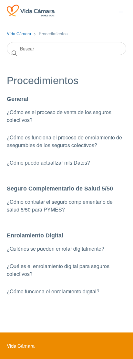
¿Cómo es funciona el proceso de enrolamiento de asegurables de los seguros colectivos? (64, 141)
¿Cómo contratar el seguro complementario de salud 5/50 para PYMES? (60, 205)
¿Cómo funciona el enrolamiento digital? (53, 291)
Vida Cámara (19, 33)
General (17, 99)
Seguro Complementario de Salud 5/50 (60, 188)
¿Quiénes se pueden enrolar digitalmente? (55, 248)
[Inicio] (31, 14)
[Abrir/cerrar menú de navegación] (121, 11)
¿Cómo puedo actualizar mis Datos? (48, 162)
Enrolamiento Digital (35, 235)
